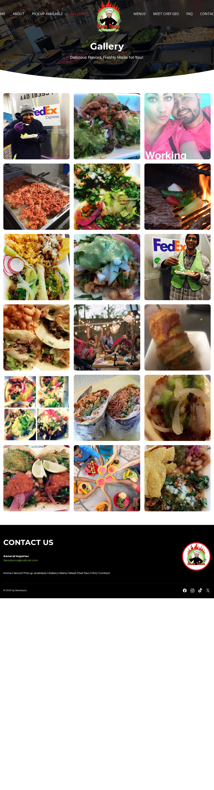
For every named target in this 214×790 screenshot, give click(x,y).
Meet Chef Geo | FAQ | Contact (89, 573)
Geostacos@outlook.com (20, 560)
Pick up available (35, 573)
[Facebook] (184, 590)
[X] (207, 590)
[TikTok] (200, 590)
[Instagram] (192, 590)
